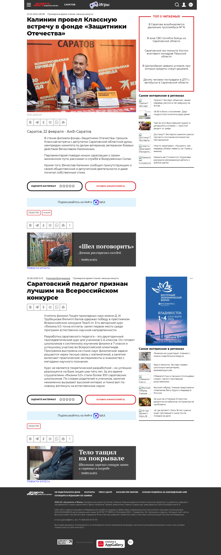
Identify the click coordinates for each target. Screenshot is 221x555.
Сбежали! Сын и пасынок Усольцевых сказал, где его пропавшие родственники (174, 379)
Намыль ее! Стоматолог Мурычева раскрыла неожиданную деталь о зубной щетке (172, 160)
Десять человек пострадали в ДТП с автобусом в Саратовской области (166, 81)
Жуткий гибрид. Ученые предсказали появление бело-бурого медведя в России (174, 390)
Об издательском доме (67, 492)
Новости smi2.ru (38, 268)
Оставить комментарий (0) (110, 186)
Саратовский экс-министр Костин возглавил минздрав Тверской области (166, 53)
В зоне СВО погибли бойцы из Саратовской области (166, 40)
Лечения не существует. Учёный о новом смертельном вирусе (172, 354)
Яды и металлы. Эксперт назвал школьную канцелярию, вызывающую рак (171, 367)
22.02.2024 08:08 (36, 14)
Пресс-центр (105, 492)
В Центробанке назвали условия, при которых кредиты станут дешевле (166, 67)
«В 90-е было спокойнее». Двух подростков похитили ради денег (172, 113)
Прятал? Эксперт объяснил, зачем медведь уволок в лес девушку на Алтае (172, 103)
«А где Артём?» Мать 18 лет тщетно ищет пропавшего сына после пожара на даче (172, 413)
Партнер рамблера (84, 542)
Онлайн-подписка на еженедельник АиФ (164, 492)
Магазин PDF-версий (127, 492)
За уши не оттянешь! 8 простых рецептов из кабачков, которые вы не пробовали (174, 402)
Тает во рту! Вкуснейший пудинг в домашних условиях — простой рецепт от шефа (172, 126)
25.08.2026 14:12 (35, 278)
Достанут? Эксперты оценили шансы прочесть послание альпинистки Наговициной (174, 137)
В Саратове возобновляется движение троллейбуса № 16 (166, 26)
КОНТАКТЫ (89, 492)
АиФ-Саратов (34, 114)
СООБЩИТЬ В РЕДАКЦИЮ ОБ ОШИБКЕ (73, 496)
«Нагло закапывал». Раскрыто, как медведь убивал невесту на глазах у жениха (173, 148)
